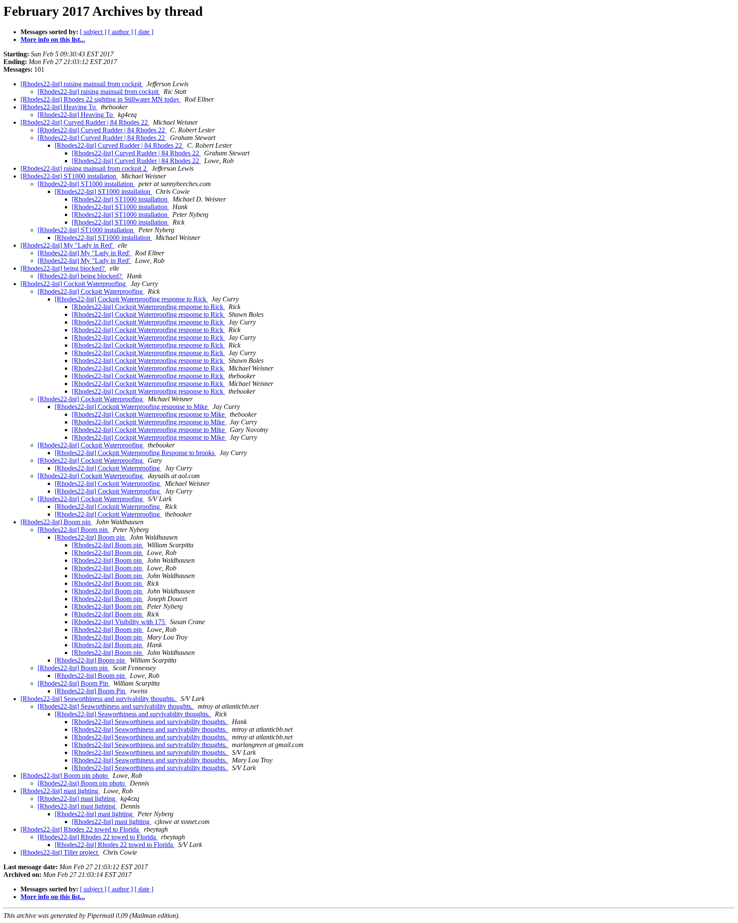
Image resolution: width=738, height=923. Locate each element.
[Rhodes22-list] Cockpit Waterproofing (73, 283)
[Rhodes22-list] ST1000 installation (69, 176)
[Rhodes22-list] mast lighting (60, 790)
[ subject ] (93, 31)
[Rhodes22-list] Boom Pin (74, 683)
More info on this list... (52, 39)
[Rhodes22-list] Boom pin (56, 522)
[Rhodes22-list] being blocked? (63, 268)
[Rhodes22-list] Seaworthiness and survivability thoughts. (98, 698)
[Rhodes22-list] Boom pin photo (64, 775)
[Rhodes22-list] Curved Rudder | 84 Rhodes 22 (84, 122)
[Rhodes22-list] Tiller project (60, 852)
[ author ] (120, 31)
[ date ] (144, 31)
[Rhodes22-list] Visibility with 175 (119, 621)
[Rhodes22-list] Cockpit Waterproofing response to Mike (132, 406)
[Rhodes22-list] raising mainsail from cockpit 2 (84, 168)
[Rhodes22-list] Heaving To (58, 107)
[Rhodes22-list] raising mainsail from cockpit (81, 84)
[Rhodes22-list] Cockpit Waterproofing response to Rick (131, 299)
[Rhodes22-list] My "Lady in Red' (67, 245)
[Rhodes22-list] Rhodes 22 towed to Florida (80, 829)
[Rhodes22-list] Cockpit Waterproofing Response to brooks (135, 452)
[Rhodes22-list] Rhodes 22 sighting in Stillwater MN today (100, 99)
